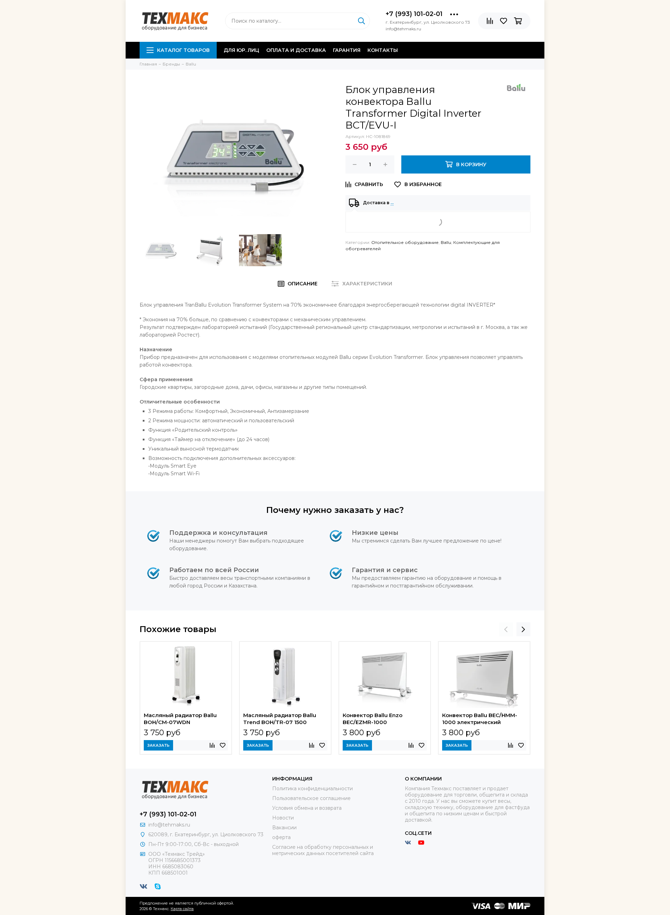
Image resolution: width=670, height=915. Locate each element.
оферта (281, 837)
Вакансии (284, 827)
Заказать (158, 745)
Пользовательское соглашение (311, 798)
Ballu (446, 242)
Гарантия (346, 50)
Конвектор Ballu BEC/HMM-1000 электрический (479, 718)
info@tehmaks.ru (169, 825)
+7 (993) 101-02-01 (414, 14)
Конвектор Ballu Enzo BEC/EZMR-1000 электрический (372, 719)
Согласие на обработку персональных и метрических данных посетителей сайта (323, 850)
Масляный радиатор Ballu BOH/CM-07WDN (180, 718)
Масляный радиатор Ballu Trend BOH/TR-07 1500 (279, 718)
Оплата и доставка (296, 50)
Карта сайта (182, 908)
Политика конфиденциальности (312, 788)
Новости (283, 818)
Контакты (382, 50)
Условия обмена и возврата (307, 808)
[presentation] (506, 629)
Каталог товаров (183, 50)
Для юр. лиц (241, 50)
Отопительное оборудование (405, 242)
